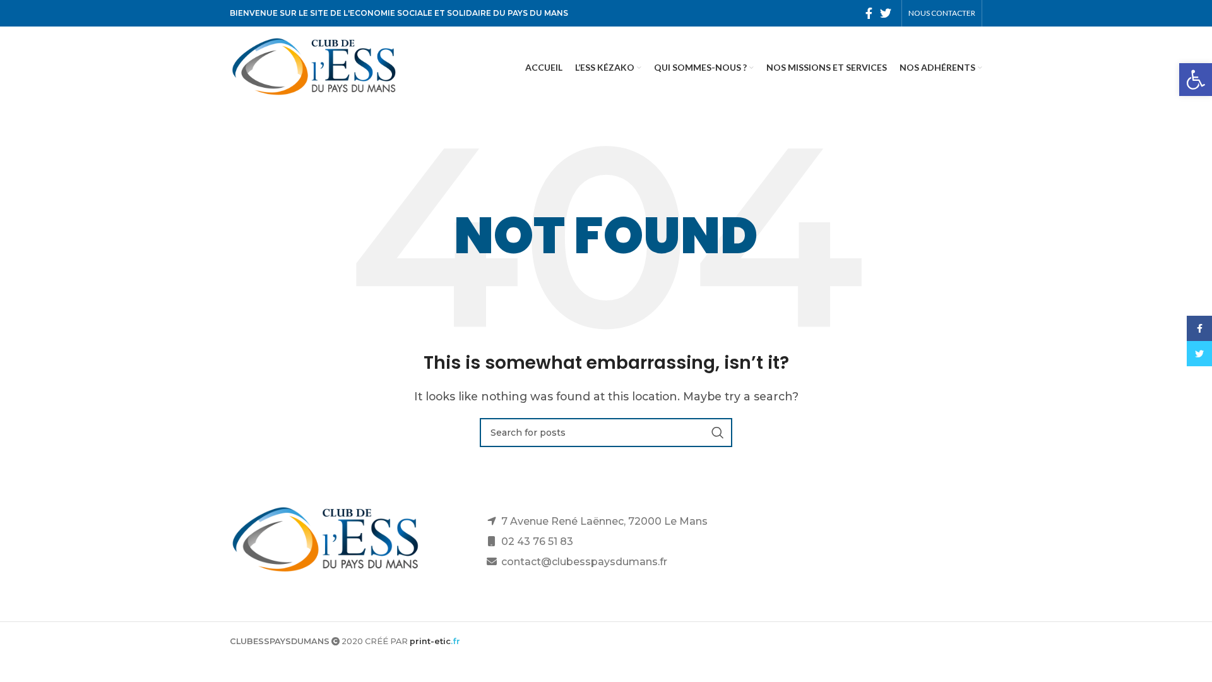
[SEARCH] (717, 432)
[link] (1195, 79)
